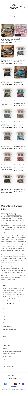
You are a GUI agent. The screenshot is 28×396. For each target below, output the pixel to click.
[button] (3, 6)
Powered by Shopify (15, 389)
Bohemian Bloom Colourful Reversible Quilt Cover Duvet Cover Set (7, 145)
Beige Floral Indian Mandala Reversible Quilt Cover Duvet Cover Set (7, 39)
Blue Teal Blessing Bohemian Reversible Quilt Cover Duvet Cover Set (20, 102)
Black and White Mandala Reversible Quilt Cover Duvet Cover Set (20, 60)
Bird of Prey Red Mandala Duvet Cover (20, 39)
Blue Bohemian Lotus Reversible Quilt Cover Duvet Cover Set (19, 81)
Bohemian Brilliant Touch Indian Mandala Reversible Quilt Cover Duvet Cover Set (7, 188)
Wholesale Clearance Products (10, 333)
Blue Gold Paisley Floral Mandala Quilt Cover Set (6, 101)
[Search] (21, 6)
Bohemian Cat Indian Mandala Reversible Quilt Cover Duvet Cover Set (20, 188)
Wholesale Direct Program (9, 329)
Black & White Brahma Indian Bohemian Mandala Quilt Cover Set (7, 60)
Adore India (8, 389)
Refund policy (23, 389)
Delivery (5, 319)
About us (5, 312)
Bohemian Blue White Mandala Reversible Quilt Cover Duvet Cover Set (20, 145)
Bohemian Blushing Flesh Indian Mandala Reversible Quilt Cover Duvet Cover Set (20, 166)
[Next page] (24, 199)
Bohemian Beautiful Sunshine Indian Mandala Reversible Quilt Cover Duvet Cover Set (7, 123)
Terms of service (18, 391)
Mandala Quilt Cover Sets (14, 215)
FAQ (4, 316)
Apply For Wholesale (8, 326)
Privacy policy (10, 391)
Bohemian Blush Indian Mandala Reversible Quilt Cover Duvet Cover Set (7, 166)
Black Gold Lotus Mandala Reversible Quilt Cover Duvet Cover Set (7, 81)
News (4, 336)
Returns (5, 322)
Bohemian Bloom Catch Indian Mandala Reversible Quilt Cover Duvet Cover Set (20, 123)
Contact (5, 339)
